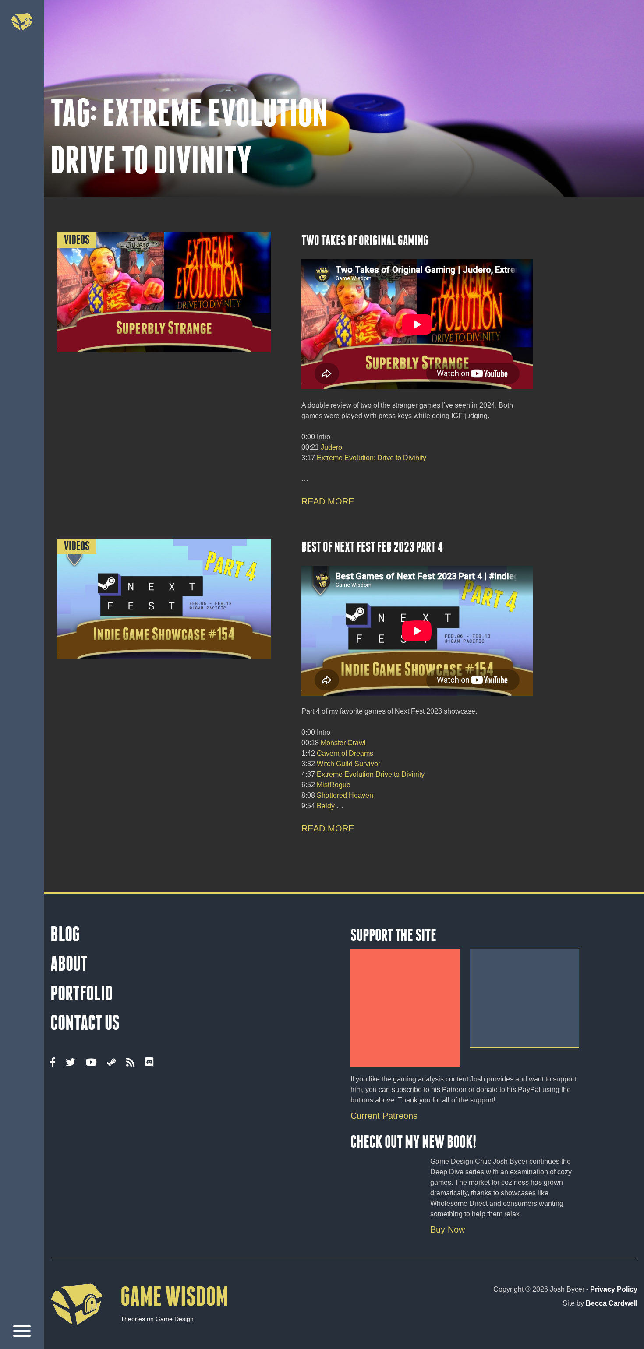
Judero (331, 447)
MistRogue (333, 785)
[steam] (111, 1062)
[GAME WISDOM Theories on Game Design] (139, 1338)
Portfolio (81, 993)
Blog (65, 934)
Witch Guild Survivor (348, 764)
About (69, 964)
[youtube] (91, 1062)
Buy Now (447, 1229)
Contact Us (85, 1023)
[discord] (149, 1062)
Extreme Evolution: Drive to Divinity (371, 457)
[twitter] (70, 1062)
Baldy (326, 806)
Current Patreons (384, 1115)
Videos (76, 240)
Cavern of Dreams (345, 753)
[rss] (130, 1062)
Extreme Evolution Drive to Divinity (371, 774)
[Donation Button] (524, 995)
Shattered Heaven (345, 795)
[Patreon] (405, 1005)
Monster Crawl (343, 743)
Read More (327, 501)
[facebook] (52, 1062)
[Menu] (22, 1332)
